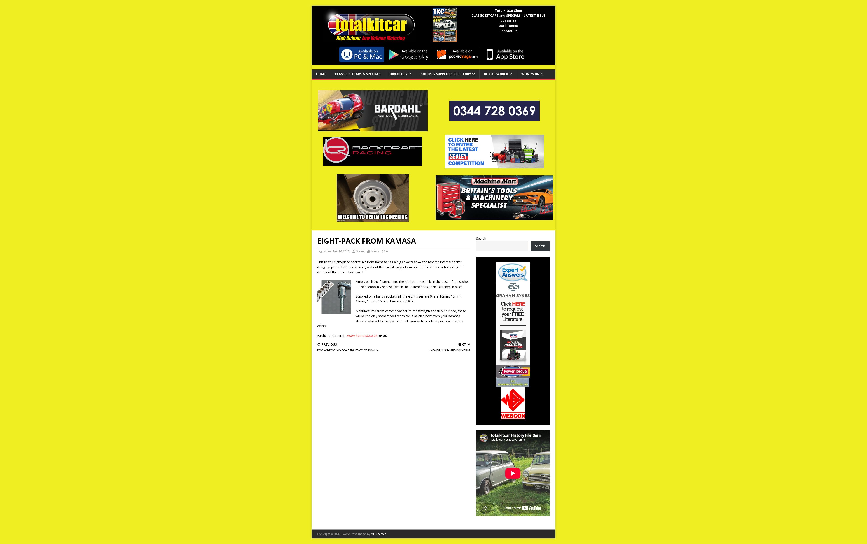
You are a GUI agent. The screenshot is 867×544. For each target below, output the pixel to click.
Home (321, 74)
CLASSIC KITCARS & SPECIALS (357, 74)
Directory (398, 74)
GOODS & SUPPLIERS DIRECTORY (445, 74)
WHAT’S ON (530, 74)
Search (481, 238)
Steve (360, 251)
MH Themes (378, 534)
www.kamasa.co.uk (362, 335)
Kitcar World (496, 74)
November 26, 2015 (337, 251)
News (375, 251)
